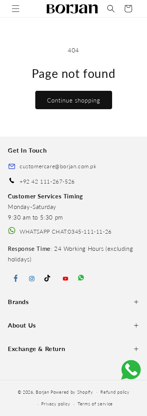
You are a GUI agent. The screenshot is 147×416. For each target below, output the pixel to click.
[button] (15, 8)
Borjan (42, 391)
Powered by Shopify (72, 391)
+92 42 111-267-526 (47, 181)
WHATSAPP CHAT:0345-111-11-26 (66, 231)
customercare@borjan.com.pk (58, 166)
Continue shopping (73, 100)
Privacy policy (55, 403)
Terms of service (95, 403)
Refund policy (114, 391)
